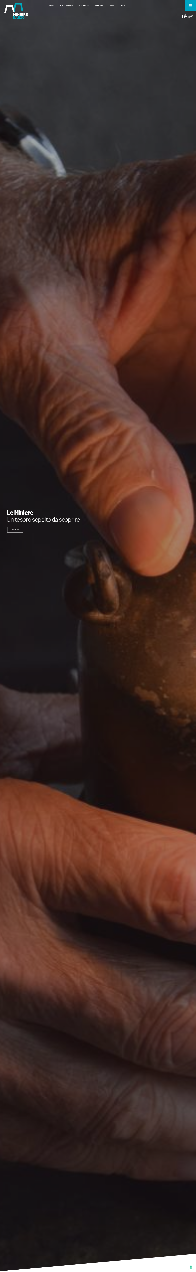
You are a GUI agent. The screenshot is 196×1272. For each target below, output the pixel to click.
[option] (98, 636)
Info (123, 5)
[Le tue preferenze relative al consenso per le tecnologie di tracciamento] (191, 1267)
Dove (112, 5)
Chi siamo (99, 5)
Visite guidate (66, 5)
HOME (51, 5)
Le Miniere (84, 5)
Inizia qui (15, 530)
